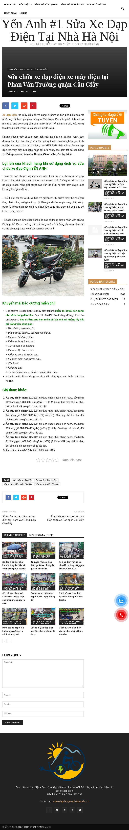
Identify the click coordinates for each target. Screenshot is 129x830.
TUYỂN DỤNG (10, 13)
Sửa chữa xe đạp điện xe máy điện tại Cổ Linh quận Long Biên (115, 230)
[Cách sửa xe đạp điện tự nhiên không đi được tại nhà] (71, 581)
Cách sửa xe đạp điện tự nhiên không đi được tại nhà (71, 596)
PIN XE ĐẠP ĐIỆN (99, 304)
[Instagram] (56, 810)
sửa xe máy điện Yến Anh (47, 484)
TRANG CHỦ (9, 4)
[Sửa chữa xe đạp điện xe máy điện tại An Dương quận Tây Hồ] (95, 207)
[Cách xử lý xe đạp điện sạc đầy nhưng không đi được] (43, 616)
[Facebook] (49, 810)
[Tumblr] (72, 810)
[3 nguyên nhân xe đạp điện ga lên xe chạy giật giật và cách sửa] (43, 550)
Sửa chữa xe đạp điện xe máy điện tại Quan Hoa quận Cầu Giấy (65, 518)
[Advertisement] (43, 467)
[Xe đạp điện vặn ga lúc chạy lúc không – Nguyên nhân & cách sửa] (71, 550)
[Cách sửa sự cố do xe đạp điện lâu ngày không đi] (43, 581)
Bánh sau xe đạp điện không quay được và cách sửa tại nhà (13, 631)
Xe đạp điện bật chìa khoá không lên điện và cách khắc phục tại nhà (14, 565)
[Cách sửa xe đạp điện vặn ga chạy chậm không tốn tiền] (71, 616)
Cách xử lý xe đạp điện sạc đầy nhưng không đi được (43, 631)
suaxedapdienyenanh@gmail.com (71, 801)
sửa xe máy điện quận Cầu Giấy (18, 484)
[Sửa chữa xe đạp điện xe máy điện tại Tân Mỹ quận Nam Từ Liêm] (95, 184)
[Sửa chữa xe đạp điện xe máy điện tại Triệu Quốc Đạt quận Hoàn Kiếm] (95, 253)
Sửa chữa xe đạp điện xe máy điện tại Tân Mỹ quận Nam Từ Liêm (115, 184)
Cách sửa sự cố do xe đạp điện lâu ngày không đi (43, 596)
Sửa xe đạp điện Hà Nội (46, 480)
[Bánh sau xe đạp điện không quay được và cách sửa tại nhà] (14, 616)
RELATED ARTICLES (14, 535)
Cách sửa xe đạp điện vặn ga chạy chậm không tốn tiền (71, 631)
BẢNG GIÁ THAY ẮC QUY (72, 4)
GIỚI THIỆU (23, 4)
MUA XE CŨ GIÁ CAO (96, 4)
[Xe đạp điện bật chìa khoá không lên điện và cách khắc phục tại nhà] (14, 550)
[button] (123, 9)
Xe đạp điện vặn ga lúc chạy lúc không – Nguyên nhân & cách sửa (71, 565)
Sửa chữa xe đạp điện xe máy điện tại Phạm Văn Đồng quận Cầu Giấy (19, 520)
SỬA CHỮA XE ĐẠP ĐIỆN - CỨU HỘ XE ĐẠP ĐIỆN (27, 69)
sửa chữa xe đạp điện (22, 480)
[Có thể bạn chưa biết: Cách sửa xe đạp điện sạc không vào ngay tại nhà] (14, 581)
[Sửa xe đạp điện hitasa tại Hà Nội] (107, 166)
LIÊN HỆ (23, 13)
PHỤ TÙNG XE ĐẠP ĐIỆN (104, 299)
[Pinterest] (64, 810)
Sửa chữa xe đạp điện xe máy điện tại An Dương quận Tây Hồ (115, 207)
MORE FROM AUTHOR (41, 535)
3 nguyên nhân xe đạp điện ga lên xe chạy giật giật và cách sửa (42, 565)
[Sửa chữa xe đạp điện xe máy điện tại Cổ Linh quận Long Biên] (95, 230)
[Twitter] (80, 810)
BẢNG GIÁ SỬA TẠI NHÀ (46, 4)
